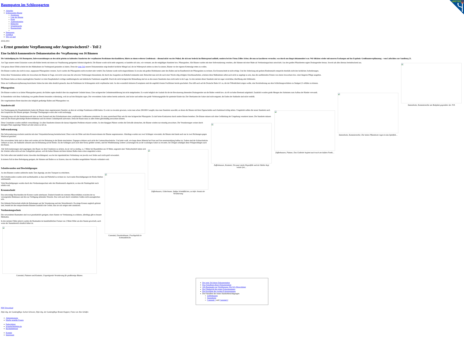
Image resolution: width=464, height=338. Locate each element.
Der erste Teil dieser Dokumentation (216, 283)
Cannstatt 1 (211, 300)
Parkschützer (11, 324)
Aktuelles (9, 11)
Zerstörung (15, 15)
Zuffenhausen (212, 296)
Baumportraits (16, 28)
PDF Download (7, 308)
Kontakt (9, 333)
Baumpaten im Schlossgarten (25, 5)
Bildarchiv (15, 24)
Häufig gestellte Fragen (15, 320)
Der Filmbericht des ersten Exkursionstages (218, 289)
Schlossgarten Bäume (14, 13)
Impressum (10, 335)
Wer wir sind (11, 37)
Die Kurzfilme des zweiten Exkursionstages (219, 291)
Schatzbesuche (16, 26)
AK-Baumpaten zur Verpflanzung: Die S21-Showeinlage (224, 287)
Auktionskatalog (17, 22)
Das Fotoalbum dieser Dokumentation (216, 285)
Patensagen (10, 32)
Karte (13, 19)
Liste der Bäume (17, 17)
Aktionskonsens (12, 318)
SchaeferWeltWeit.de (14, 326)
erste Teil (81, 67)
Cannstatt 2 (224, 300)
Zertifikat (9, 35)
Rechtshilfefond (12, 329)
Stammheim (211, 298)
